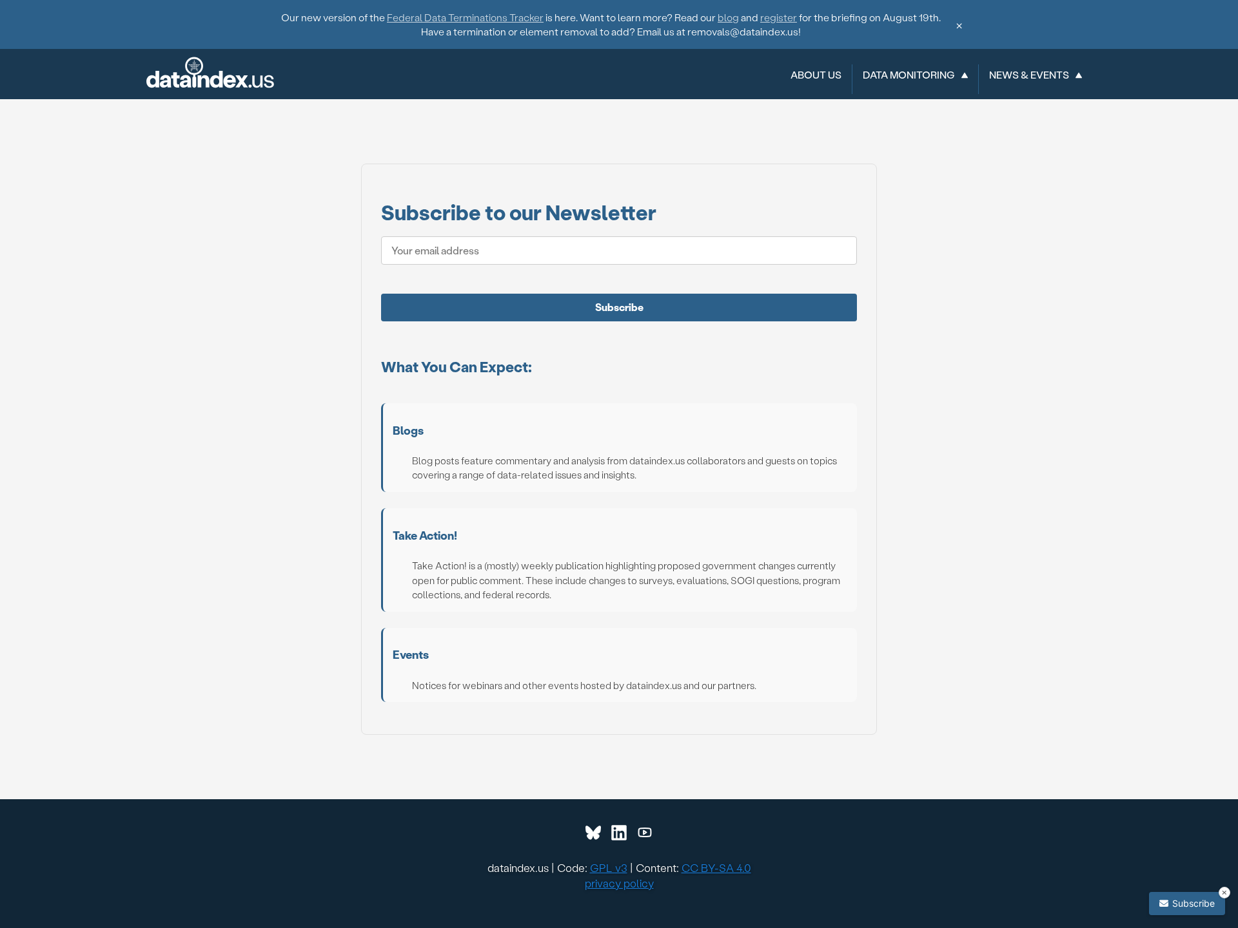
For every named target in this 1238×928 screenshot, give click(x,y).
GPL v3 (608, 867)
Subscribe (619, 307)
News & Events (1029, 74)
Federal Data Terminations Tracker (465, 17)
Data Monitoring (909, 74)
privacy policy (619, 883)
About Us (816, 74)
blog (728, 17)
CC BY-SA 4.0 (716, 867)
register (778, 17)
